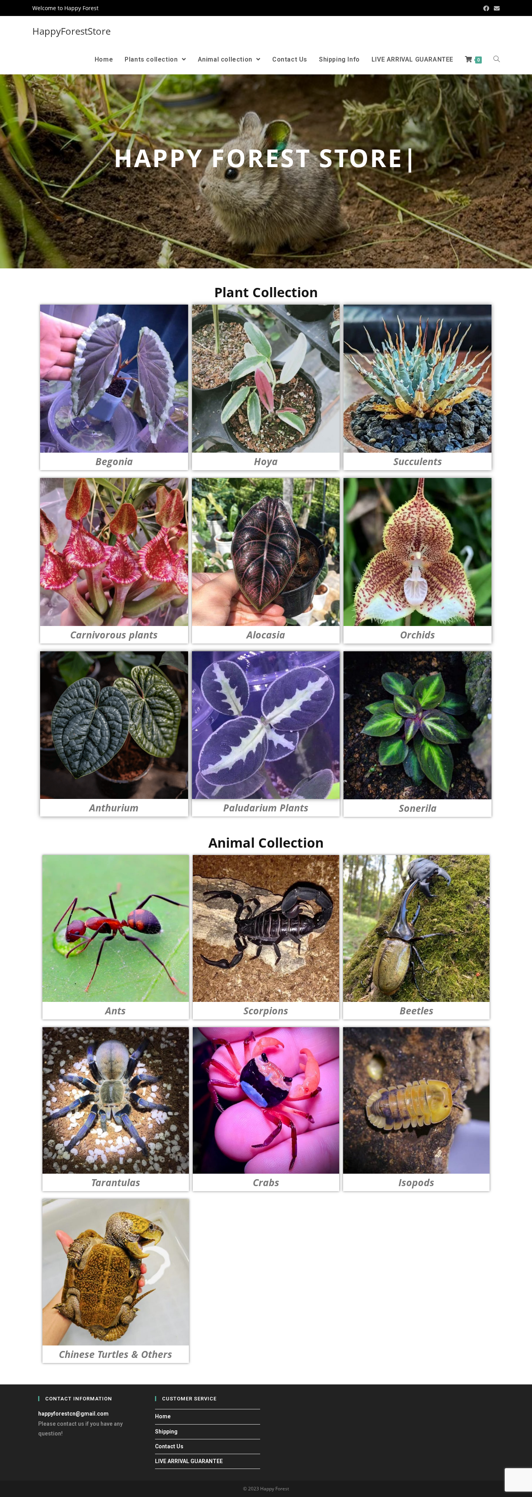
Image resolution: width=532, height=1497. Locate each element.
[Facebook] (486, 8)
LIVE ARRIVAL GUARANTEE (189, 1461)
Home (163, 1416)
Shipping (166, 1431)
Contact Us (169, 1446)
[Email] (495, 8)
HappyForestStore (71, 31)
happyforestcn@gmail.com (73, 1414)
